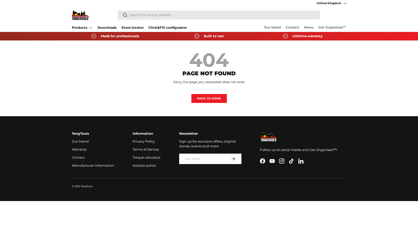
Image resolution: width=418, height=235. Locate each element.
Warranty (79, 149)
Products (79, 28)
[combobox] (219, 15)
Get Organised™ (332, 27)
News (309, 27)
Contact (292, 27)
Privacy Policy (144, 141)
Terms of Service (146, 149)
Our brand (272, 27)
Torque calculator (147, 157)
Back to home (209, 98)
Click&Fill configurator (167, 28)
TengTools (87, 186)
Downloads (107, 28)
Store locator (132, 28)
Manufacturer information (93, 166)
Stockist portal (144, 166)
